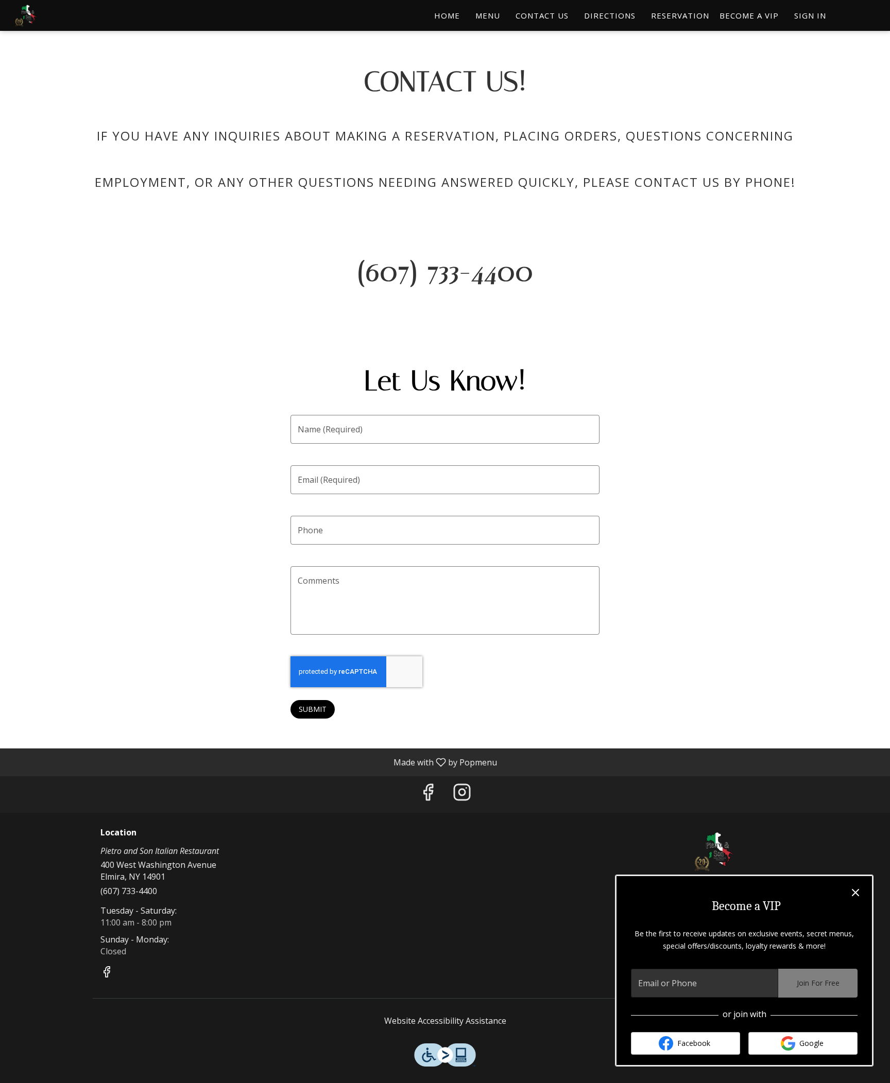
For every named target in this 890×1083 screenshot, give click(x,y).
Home (447, 15)
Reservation (680, 15)
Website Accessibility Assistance (445, 1020)
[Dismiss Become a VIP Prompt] (855, 892)
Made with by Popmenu (252, 761)
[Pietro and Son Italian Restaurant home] (54, 15)
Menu (487, 15)
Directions (610, 15)
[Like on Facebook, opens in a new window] (428, 794)
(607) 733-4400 (128, 891)
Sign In (810, 15)
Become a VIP (749, 15)
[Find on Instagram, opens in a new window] (462, 794)
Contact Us (542, 15)
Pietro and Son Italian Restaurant (715, 851)
